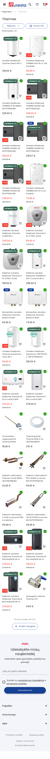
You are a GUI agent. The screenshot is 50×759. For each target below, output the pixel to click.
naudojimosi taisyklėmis (31, 680)
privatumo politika (17, 683)
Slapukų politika (36, 735)
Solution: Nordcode (25, 741)
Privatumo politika (14, 735)
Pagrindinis (7, 11)
